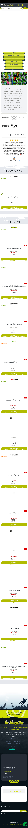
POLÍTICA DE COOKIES (17, 741)
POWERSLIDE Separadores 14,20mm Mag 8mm (14, 439)
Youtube (16, 781)
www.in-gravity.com (20, 824)
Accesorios (15, 734)
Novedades (14, 171)
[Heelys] (5, 118)
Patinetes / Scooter (14, 55)
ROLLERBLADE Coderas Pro (14, 628)
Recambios (14, 61)
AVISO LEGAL (9, 741)
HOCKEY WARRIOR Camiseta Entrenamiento (14, 362)
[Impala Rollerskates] (22, 118)
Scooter (24, 732)
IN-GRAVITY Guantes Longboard (14, 248)
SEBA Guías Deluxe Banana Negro (14, 401)
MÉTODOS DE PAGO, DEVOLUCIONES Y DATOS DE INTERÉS (14, 739)
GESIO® (8, 827)
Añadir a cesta (14, 297)
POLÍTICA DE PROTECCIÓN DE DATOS (14, 743)
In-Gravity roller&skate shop (14, 791)
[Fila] (14, 126)
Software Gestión (4, 827)
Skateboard (17, 732)
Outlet (6, 727)
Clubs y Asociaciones (22, 727)
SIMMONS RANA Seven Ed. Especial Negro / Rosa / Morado (14, 667)
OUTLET (14, 67)
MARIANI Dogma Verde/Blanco (14, 475)
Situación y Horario (14, 729)
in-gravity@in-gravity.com (8, 771)
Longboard (9, 732)
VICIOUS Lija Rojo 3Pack (14, 590)
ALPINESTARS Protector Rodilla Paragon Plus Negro (14, 286)
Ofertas (14, 222)
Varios (14, 736)
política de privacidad (13, 813)
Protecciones (14, 64)
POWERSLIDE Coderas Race (14, 552)
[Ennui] (5, 126)
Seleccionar (14, 207)
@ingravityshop (14, 714)
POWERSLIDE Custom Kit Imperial (14, 324)
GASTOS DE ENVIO (14, 738)
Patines (14, 52)
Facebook (11, 781)
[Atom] (14, 118)
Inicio (2, 727)
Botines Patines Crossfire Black (14, 197)
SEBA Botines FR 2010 (14, 514)
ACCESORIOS (14, 58)
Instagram (14, 781)
